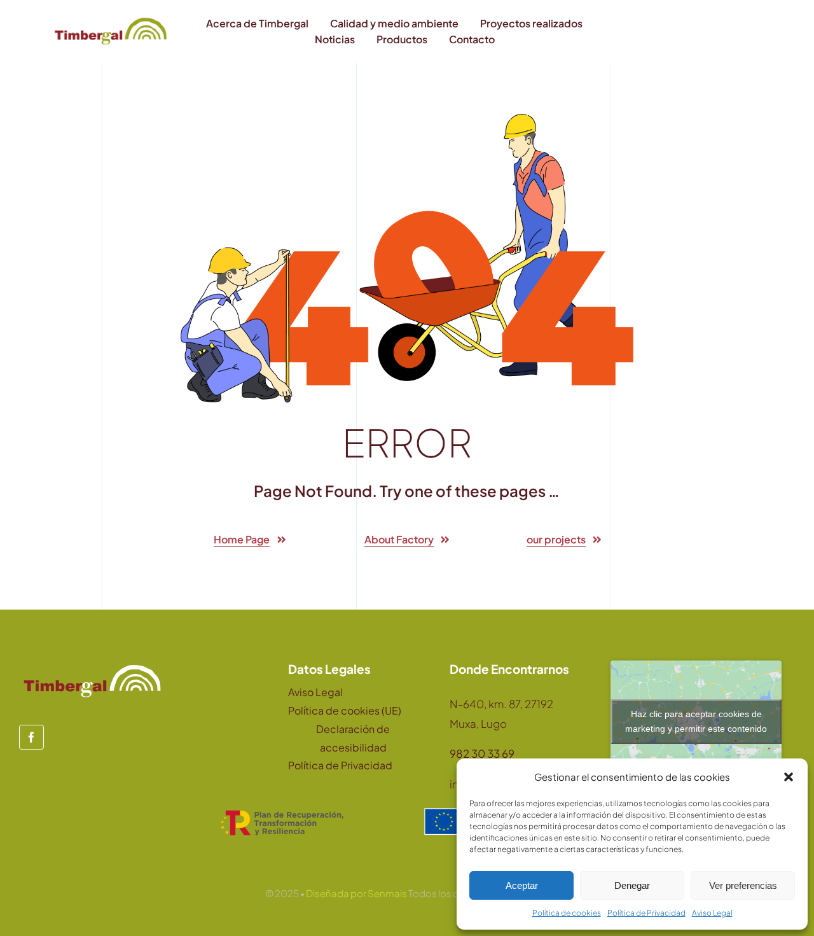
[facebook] (31, 737)
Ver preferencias (743, 885)
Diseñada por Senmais (356, 893)
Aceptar (522, 885)
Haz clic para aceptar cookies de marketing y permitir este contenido (696, 721)
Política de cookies (566, 913)
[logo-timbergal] (110, 19)
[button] (788, 777)
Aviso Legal (712, 913)
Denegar (632, 885)
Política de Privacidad (646, 913)
